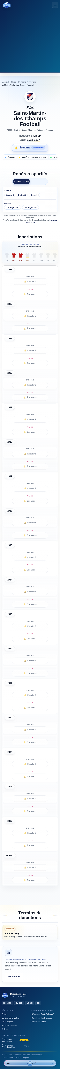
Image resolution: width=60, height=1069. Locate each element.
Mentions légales (22, 1058)
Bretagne (49, 130)
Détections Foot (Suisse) (41, 1018)
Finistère (40, 130)
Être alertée (30, 294)
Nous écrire (14, 976)
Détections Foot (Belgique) (42, 1014)
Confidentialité (7, 1058)
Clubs (4, 1014)
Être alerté (30, 281)
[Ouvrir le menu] (55, 5)
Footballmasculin (21, 181)
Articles (5, 1029)
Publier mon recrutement (14, 1040)
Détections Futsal (38, 1022)
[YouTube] (38, 1003)
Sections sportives (9, 1025)
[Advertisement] (30, 40)
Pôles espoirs (7, 1022)
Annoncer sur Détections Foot (14, 1046)
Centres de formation (10, 1018)
